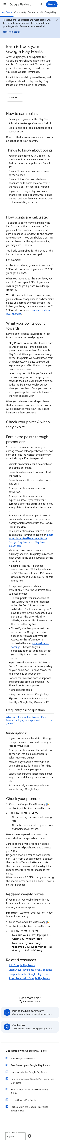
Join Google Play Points (22, 965)
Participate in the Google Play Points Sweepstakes (29, 1109)
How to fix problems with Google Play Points (29, 1091)
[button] (5, 4)
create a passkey (11, 31)
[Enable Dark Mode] (29, 1136)
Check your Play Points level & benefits (30, 969)
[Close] (57, 20)
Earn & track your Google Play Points (30, 1065)
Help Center (7, 12)
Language (12, 1132)
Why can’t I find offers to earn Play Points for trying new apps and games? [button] (26, 720)
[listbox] (15, 97)
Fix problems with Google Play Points (29, 978)
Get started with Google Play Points (26, 1050)
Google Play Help (20, 4)
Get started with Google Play (42, 12)
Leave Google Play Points (23, 1100)
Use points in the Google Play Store (28, 974)
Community (20, 12)
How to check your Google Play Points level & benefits (32, 1081)
